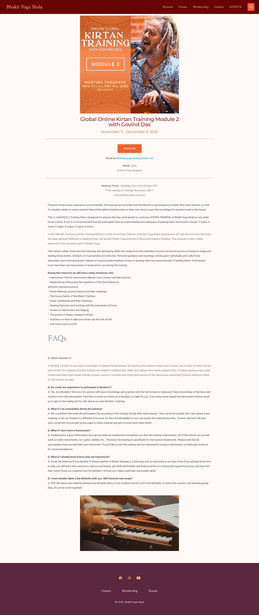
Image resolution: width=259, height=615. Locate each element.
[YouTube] (138, 578)
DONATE (235, 7)
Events (183, 7)
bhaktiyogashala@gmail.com (136, 158)
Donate (153, 591)
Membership (200, 7)
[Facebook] (120, 578)
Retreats (168, 7)
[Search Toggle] (251, 7)
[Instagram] (129, 578)
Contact (219, 7)
